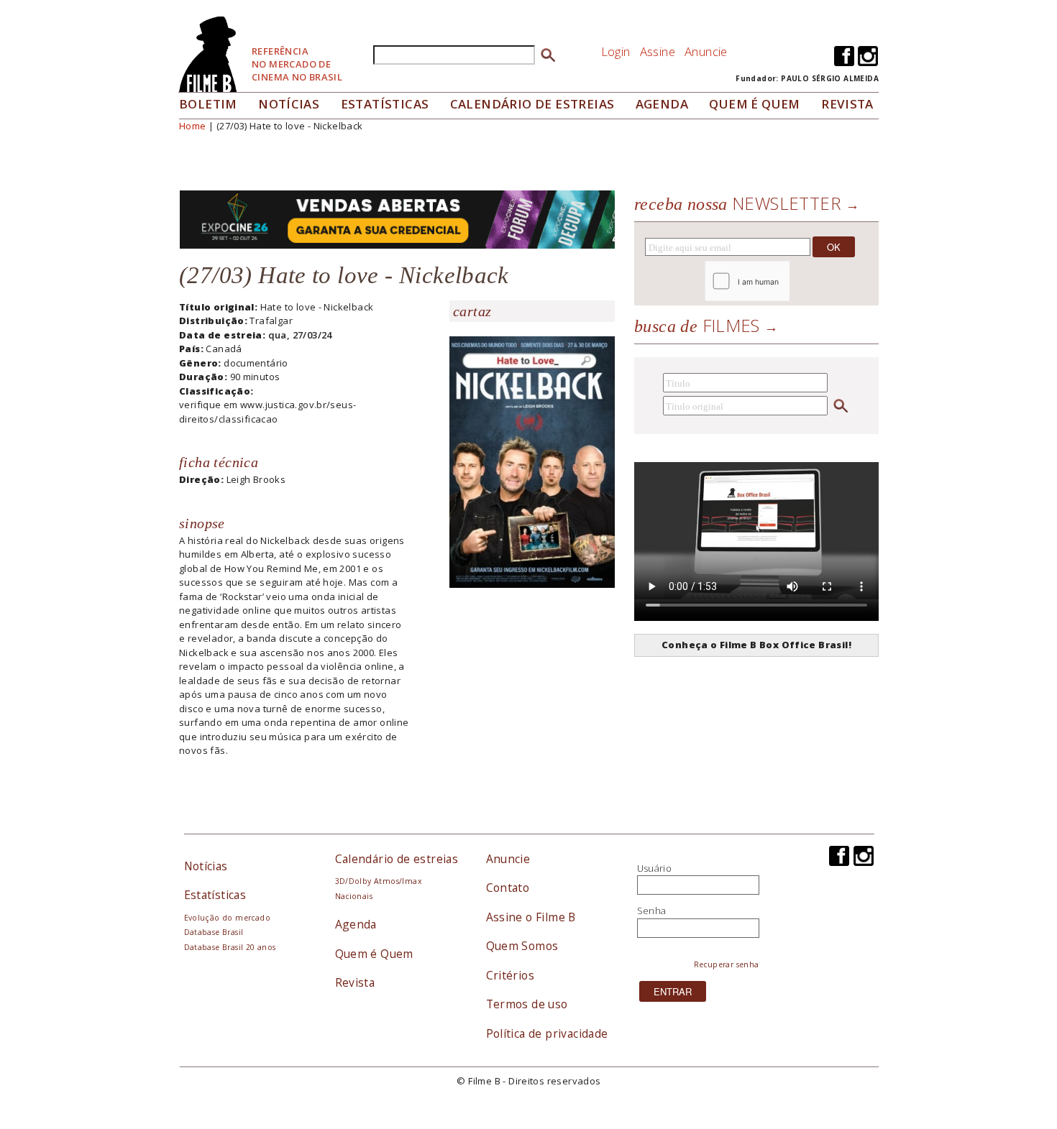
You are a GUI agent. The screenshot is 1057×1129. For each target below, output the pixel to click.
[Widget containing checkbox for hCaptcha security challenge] (786, 281)
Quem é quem (754, 104)
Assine (657, 51)
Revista (847, 104)
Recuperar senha (726, 964)
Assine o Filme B (531, 917)
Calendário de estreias (397, 859)
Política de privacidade (547, 1033)
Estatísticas (385, 104)
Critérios (510, 975)
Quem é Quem (374, 954)
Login (616, 51)
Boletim (208, 104)
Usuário (654, 868)
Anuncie (706, 51)
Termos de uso (527, 1004)
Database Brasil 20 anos (230, 947)
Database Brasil (214, 932)
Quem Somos (522, 946)
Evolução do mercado (227, 918)
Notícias (288, 104)
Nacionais (354, 896)
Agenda (662, 104)
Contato (508, 887)
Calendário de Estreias (532, 104)
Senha (652, 910)
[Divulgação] (532, 460)
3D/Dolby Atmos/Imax (378, 881)
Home (192, 125)
